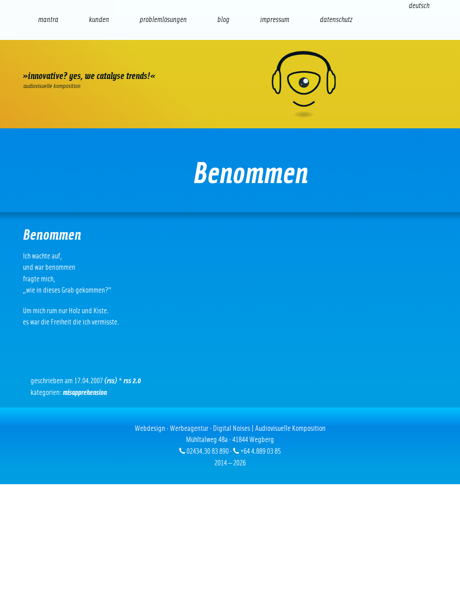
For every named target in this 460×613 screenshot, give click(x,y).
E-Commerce (80, 61)
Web (42, 61)
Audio (156, 61)
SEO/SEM (118, 61)
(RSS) (110, 381)
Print (233, 61)
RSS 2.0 (132, 381)
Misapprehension (85, 392)
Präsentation (194, 61)
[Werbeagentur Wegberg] (230, 84)
